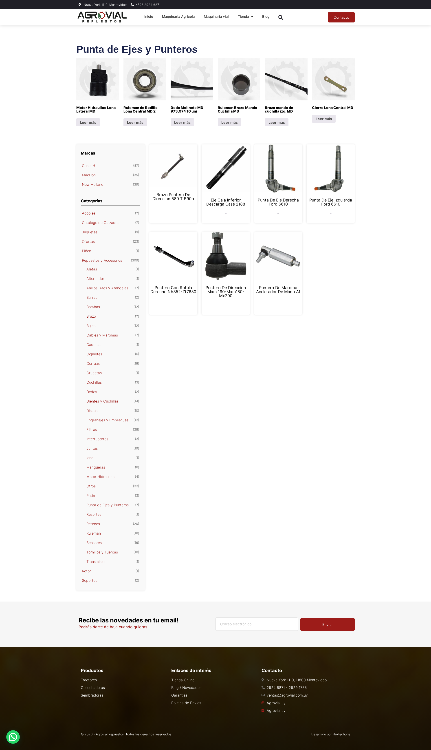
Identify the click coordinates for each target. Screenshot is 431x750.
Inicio (148, 16)
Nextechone (341, 734)
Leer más (88, 122)
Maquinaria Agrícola (178, 16)
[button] (13, 737)
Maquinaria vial (216, 16)
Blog (265, 16)
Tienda (243, 16)
